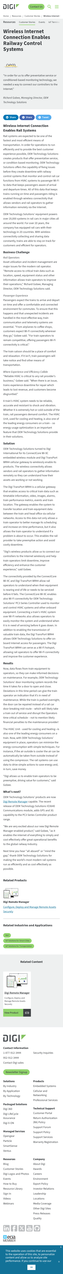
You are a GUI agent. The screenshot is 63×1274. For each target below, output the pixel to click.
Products (38, 1081)
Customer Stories (32, 16)
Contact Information (15, 1048)
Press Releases (41, 1213)
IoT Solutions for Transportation (19, 946)
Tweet (45, 117)
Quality (37, 1218)
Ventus (7, 1151)
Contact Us (36, 7)
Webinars (8, 1204)
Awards (37, 1169)
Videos (7, 1199)
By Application (11, 1091)
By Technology (11, 1096)
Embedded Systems (44, 1086)
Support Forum (42, 1127)
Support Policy (41, 1132)
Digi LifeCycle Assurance (10, 1116)
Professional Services (45, 1100)
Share (13, 117)
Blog (6, 1164)
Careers (37, 1174)
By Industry (9, 1086)
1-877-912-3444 (12, 1053)
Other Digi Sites (42, 1208)
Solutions (9, 1081)
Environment (40, 1179)
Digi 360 (7, 1109)
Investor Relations (43, 1189)
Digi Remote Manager (15, 802)
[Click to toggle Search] (49, 7)
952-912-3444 (11, 1058)
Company (39, 1159)
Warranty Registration (45, 1142)
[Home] (11, 7)
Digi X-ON (8, 1123)
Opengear (9, 1136)
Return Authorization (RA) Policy (45, 1120)
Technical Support (44, 1108)
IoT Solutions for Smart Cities (17, 940)
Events (42, 22)
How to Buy (10, 1184)
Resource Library (12, 1189)
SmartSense (10, 1146)
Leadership (39, 1194)
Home (6, 16)
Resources (16, 16)
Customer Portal (42, 1113)
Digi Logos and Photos (16, 1174)
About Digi (39, 1164)
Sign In (7, 1194)
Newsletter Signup (16, 1072)
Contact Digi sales (13, 1063)
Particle (7, 1141)
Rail (7, 935)
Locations (38, 1199)
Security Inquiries (43, 1053)
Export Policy (40, 1184)
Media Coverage (42, 1204)
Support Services (43, 1137)
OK (31, 1267)
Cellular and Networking (40, 1093)
